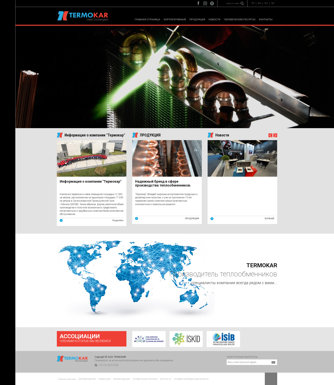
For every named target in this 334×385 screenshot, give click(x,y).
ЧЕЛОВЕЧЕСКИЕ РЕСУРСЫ (240, 19)
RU (266, 3)
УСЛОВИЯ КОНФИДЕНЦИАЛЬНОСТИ (191, 379)
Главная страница (67, 379)
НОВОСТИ (214, 19)
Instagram (205, 2)
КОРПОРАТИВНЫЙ (175, 19)
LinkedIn (212, 2)
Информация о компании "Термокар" (95, 135)
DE (272, 3)
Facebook (198, 2)
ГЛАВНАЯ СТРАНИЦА (147, 19)
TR (252, 3)
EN (259, 3)
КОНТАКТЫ (266, 19)
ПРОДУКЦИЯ (197, 19)
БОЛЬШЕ (269, 218)
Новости (222, 135)
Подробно (118, 220)
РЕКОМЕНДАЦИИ (121, 379)
